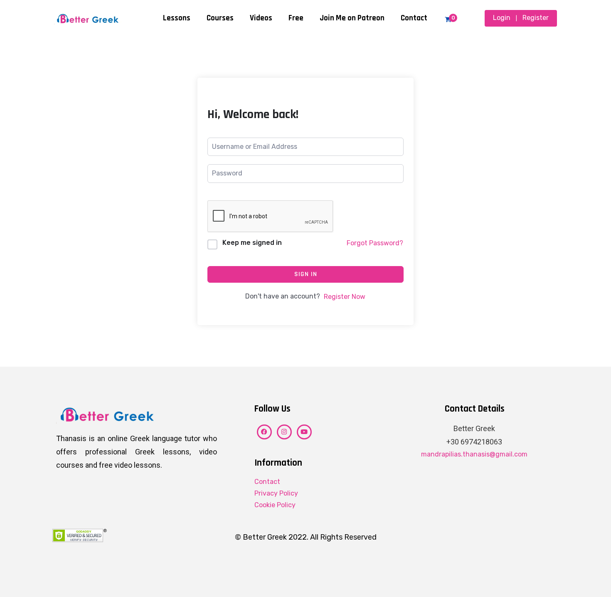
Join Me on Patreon (352, 18)
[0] (448, 19)
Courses (220, 18)
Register (535, 18)
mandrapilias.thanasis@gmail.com (474, 454)
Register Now (344, 297)
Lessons (176, 18)
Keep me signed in (252, 243)
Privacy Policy (276, 493)
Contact (414, 18)
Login (501, 18)
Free (295, 18)
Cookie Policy (275, 505)
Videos (261, 18)
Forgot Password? (375, 243)
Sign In (305, 274)
